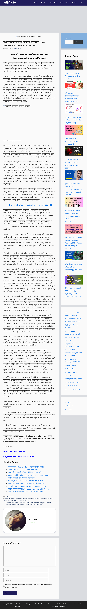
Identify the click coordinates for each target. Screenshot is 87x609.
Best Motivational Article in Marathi (16, 499)
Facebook (69, 402)
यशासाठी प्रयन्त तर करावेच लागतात (19, 501)
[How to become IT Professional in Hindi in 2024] (74, 65)
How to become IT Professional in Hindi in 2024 (73, 76)
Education (53, 3)
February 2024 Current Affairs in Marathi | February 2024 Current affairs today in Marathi (73, 243)
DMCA (59, 604)
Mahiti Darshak (67, 604)
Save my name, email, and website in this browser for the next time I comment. (28, 586)
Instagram (69, 406)
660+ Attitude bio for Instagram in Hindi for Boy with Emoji (73, 120)
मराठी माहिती (9, 497)
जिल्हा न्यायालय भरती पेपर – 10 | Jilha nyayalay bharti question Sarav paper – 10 (73, 293)
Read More (32, 522)
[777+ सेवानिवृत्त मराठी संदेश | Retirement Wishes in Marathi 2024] (74, 151)
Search (68, 38)
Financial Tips (64, 3)
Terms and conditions (58, 606)
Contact (74, 3)
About (43, 3)
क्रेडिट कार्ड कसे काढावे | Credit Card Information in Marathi (23, 504)
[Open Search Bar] (81, 3)
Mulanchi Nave (70, 365)
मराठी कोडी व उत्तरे (72, 386)
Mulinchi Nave (70, 369)
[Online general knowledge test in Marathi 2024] (74, 130)
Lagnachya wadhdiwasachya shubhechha (72, 346)
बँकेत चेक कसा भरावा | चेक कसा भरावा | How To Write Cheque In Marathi (28, 503)
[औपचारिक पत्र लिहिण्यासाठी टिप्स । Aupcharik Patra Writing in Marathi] (74, 85)
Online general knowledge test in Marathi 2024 (72, 141)
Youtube (68, 409)
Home (36, 3)
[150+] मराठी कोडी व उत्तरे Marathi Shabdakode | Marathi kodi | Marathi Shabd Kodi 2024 (73, 189)
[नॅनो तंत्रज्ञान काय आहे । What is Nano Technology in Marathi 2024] (74, 256)
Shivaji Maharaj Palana (74, 379)
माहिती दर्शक (9, 2)
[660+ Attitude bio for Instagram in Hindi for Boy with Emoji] (74, 109)
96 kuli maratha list (72, 382)
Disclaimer (51, 604)
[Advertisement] (43, 18)
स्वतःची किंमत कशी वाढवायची (14, 452)
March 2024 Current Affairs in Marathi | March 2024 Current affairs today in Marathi (72, 216)
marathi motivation (34, 499)
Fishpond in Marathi (72, 389)
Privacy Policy (78, 604)
